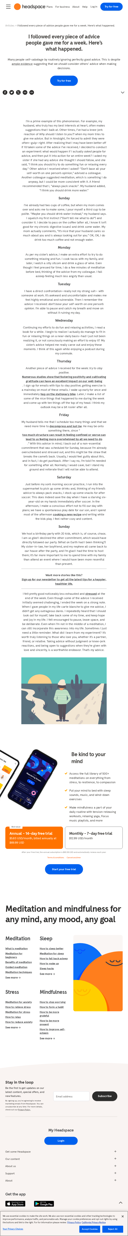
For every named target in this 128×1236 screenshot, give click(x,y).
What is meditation (16, 948)
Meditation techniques (18, 972)
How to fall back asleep (54, 958)
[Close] (122, 1216)
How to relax (13, 1017)
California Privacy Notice (94, 1222)
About (75, 6)
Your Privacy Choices (13, 1229)
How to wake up (49, 963)
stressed (91, 594)
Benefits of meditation (18, 962)
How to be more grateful (49, 1013)
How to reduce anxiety (18, 1022)
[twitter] (11, 92)
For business (62, 6)
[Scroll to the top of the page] (121, 1203)
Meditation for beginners (13, 955)
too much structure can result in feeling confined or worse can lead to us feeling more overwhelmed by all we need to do (64, 437)
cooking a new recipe (67, 514)
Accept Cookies (90, 1229)
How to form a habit (52, 1007)
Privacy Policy (74, 1222)
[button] (31, 92)
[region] (64, 1223)
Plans (49, 6)
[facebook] (5, 92)
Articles (9, 25)
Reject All (113, 1229)
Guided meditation (16, 967)
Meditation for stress (17, 1012)
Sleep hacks (47, 968)
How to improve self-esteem (52, 1031)
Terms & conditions (55, 857)
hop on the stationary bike (58, 394)
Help (85, 6)
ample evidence (22, 64)
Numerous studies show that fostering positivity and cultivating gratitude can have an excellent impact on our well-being (64, 379)
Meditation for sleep (52, 953)
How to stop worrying (53, 1002)
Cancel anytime (73, 857)
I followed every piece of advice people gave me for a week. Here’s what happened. (66, 25)
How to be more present (49, 1022)
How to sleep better (52, 948)
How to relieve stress (18, 1007)
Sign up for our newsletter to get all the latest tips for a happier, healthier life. (64, 581)
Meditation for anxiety (18, 1002)
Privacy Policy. (24, 1109)
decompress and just (66, 426)
